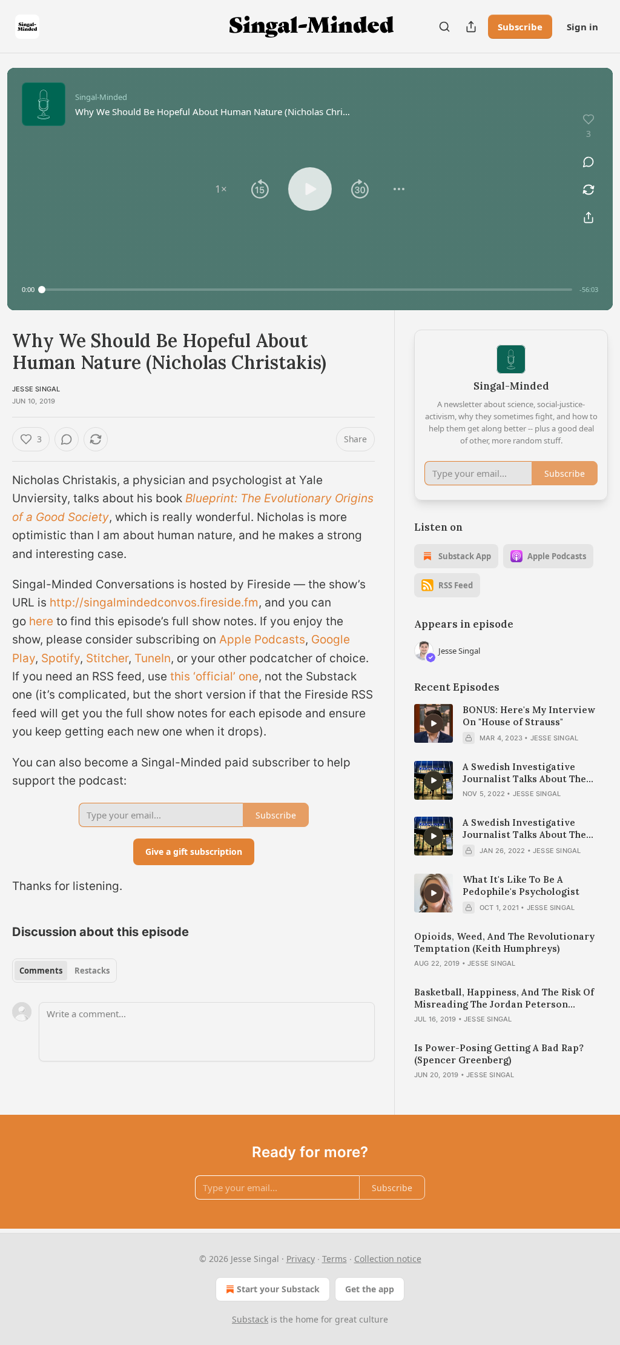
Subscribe (520, 27)
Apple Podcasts (262, 639)
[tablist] (64, 970)
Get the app (369, 1289)
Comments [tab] (40, 970)
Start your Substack (278, 1289)
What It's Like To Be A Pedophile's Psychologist (521, 885)
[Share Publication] (471, 27)
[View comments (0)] (588, 161)
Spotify (60, 658)
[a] (433, 723)
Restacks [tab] (92, 970)
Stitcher (107, 658)
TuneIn (152, 658)
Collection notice (387, 1258)
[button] (221, 189)
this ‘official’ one (214, 676)
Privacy (300, 1258)
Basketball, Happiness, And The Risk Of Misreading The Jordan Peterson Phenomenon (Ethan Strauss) (504, 998)
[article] (511, 724)
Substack (250, 1319)
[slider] (307, 290)
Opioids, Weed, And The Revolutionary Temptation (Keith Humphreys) (504, 942)
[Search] (444, 27)
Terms (334, 1258)
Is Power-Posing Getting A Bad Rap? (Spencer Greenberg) (499, 1054)
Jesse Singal (36, 389)
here (41, 621)
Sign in (582, 27)
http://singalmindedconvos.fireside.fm (154, 602)
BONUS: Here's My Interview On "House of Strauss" (529, 716)
